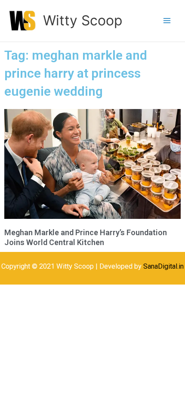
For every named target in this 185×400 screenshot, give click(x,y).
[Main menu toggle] (166, 20)
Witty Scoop (82, 20)
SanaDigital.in (163, 266)
